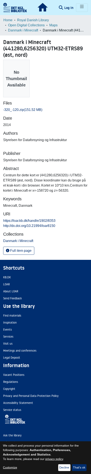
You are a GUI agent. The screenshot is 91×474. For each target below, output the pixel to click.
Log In (69, 7)
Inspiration (10, 322)
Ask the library (12, 435)
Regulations (10, 382)
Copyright (9, 389)
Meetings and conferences (19, 350)
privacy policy (54, 459)
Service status (12, 410)
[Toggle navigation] (82, 7)
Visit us (7, 343)
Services (8, 336)
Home (7, 20)
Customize (10, 467)
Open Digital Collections (26, 25)
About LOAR (10, 291)
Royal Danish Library (33, 20)
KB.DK (7, 277)
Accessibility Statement (18, 403)
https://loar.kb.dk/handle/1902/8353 (29, 220)
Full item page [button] (20, 250)
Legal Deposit (11, 357)
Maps (53, 25)
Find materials (12, 315)
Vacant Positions (13, 375)
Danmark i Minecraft (23, 30)
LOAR (6, 284)
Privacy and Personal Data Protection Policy (31, 396)
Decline (64, 467)
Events (7, 329)
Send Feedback (12, 298)
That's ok (79, 467)
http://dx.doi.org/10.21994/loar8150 (29, 226)
